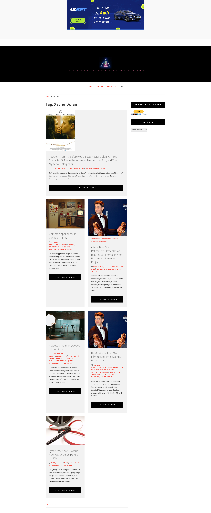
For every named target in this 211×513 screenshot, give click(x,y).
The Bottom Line (76, 169)
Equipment (61, 245)
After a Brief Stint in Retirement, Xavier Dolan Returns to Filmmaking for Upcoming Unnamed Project (106, 254)
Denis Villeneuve (57, 358)
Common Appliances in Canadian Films (62, 235)
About (100, 86)
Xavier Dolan (99, 169)
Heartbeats (113, 367)
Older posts (51, 505)
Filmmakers (61, 356)
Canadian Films (56, 247)
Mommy (89, 169)
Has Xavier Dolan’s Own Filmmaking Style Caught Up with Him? (106, 356)
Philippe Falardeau (58, 361)
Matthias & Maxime (105, 269)
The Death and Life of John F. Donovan (105, 374)
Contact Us (112, 86)
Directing (74, 463)
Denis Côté (73, 356)
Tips (66, 463)
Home (91, 86)
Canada (71, 245)
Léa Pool (70, 358)
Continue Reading (86, 188)
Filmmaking (54, 465)
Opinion (102, 367)
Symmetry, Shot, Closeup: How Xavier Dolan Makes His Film (64, 454)
